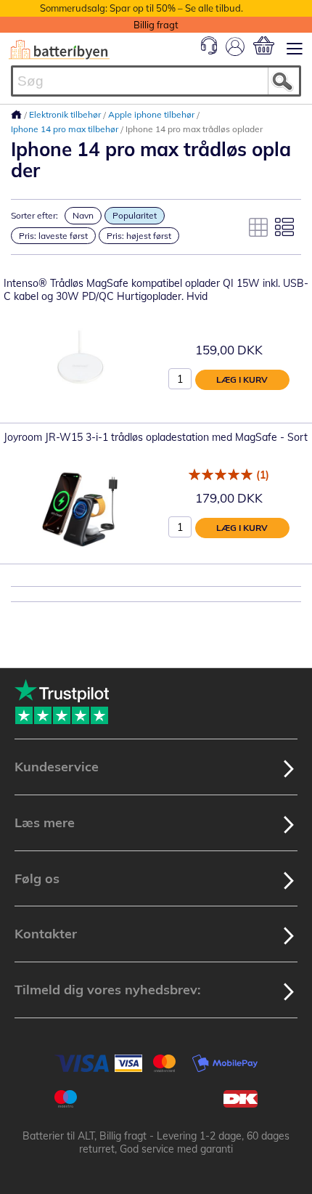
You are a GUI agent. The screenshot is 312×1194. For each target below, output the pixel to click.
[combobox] (156, 81)
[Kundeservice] (209, 50)
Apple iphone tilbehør (152, 114)
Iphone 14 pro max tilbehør (65, 128)
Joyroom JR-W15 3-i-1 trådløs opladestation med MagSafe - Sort (156, 437)
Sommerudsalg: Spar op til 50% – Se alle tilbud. (141, 8)
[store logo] (59, 50)
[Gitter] (258, 227)
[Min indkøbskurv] (263, 45)
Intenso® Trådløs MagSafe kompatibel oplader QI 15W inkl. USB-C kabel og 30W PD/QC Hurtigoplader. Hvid (156, 290)
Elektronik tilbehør (66, 114)
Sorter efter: (34, 215)
